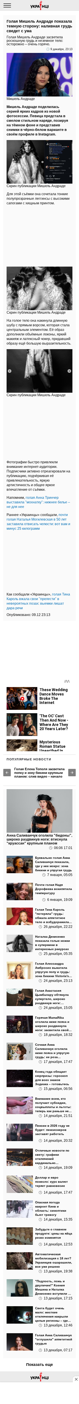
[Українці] (39, 5)
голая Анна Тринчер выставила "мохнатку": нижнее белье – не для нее (38, 502)
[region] (39, 235)
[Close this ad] (76, 1379)
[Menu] (7, 5)
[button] (7, 772)
